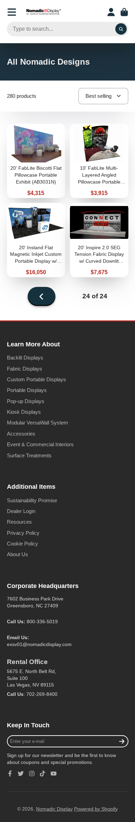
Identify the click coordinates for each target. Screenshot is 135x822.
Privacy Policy (23, 533)
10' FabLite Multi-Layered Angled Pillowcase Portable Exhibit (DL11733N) (99, 161)
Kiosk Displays (24, 412)
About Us (17, 554)
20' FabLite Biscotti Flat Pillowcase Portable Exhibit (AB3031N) (36, 161)
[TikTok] (42, 773)
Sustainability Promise (32, 500)
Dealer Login (21, 511)
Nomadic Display (54, 809)
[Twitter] (21, 773)
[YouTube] (54, 773)
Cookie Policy (22, 544)
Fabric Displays (24, 369)
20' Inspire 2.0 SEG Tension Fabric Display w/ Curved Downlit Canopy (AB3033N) (99, 240)
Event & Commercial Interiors (40, 444)
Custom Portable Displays (36, 379)
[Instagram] (32, 773)
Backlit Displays (25, 358)
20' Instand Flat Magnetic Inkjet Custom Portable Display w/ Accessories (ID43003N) (36, 240)
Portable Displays (27, 390)
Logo (43, 12)
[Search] (121, 29)
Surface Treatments (29, 455)
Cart (124, 12)
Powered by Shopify (96, 809)
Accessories (21, 434)
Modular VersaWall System (37, 423)
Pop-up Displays (25, 401)
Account (111, 12)
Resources (19, 522)
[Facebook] (10, 773)
